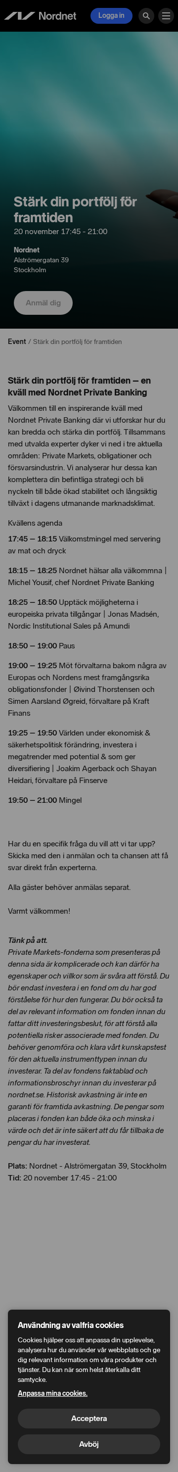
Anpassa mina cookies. (53, 1393)
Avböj (89, 1444)
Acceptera (89, 1418)
